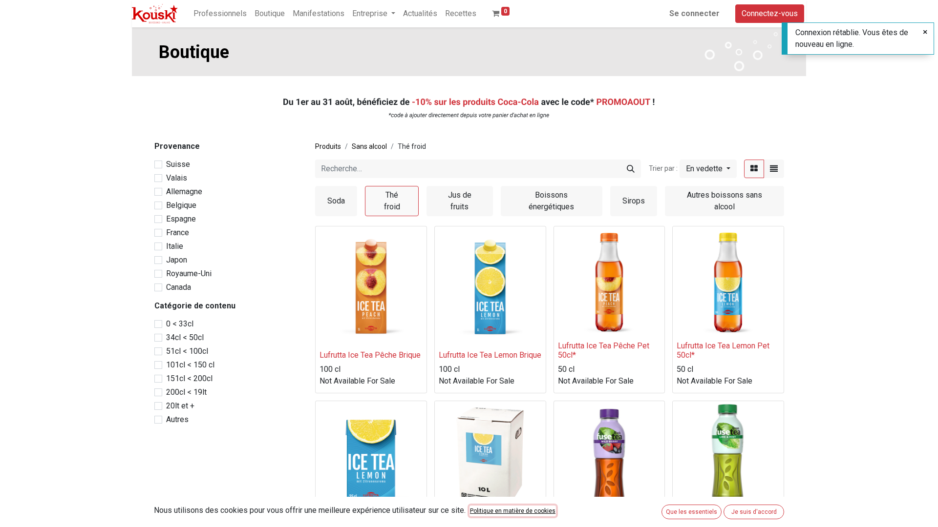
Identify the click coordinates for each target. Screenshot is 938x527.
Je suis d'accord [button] (754, 511)
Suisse (178, 164)
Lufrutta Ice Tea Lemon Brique (490, 355)
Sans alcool (369, 146)
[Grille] (754, 169)
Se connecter (694, 13)
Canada (178, 287)
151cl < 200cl (189, 378)
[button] (708, 169)
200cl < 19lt (186, 392)
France (177, 232)
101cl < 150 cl (190, 364)
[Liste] (774, 169)
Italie (174, 246)
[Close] (925, 32)
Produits (328, 146)
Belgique (181, 205)
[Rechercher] (630, 169)
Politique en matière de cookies (512, 510)
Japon (176, 259)
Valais (176, 177)
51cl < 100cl (187, 351)
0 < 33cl (179, 323)
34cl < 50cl (185, 337)
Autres (177, 419)
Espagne (181, 218)
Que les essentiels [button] (691, 511)
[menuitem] (220, 13)
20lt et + (180, 405)
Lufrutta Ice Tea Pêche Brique (370, 355)
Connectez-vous (770, 13)
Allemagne (184, 191)
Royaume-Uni (189, 273)
